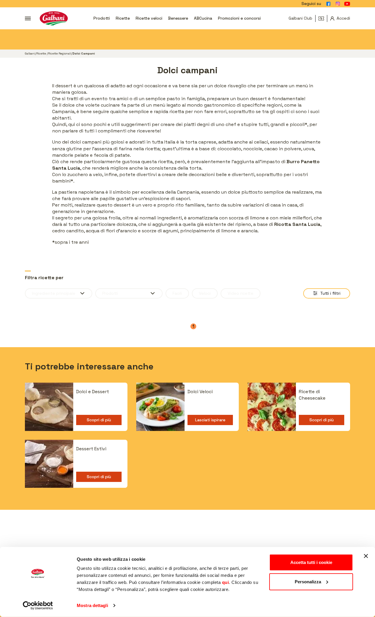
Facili (177, 293)
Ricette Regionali (59, 53)
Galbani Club (300, 18)
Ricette (123, 18)
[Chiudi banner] (366, 556)
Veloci (205, 293)
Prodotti (101, 18)
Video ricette (240, 293)
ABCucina (203, 18)
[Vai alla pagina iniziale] (54, 18)
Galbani (30, 53)
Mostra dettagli (92, 605)
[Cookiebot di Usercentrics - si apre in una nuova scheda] (38, 605)
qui (225, 582)
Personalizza (308, 581)
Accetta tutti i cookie (311, 562)
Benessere (178, 18)
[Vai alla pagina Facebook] (328, 4)
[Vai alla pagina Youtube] (347, 4)
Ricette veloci (149, 18)
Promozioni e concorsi (239, 18)
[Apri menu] (27, 18)
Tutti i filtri (330, 293)
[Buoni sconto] (322, 18)
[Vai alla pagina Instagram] (338, 4)
